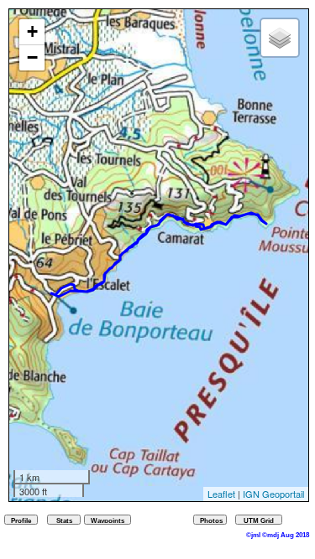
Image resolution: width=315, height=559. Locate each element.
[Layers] (279, 37)
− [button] (32, 57)
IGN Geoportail (273, 493)
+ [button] (32, 31)
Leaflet (221, 493)
